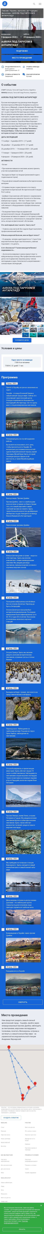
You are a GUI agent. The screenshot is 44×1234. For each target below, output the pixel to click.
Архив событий (5, 1142)
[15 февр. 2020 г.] (3, 552)
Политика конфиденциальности (31, 1160)
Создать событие (11, 1118)
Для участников (5, 1169)
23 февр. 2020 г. (12, 812)
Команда (3, 1131)
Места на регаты (30, 1127)
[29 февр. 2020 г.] (2, 967)
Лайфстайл (4, 1201)
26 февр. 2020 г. (12, 929)
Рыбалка (27, 1144)
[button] (22, 340)
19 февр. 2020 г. (12, 725)
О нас (2, 1127)
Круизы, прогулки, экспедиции (23, 11)
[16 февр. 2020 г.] (3, 597)
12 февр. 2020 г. (12, 521)
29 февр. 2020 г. (12, 967)
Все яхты (3, 1146)
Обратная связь (5, 1135)
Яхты (2, 1190)
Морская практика (30, 1135)
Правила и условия (30, 1165)
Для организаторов (6, 1165)
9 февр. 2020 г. (12, 383)
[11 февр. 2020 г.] (3, 494)
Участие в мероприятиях (5, 1160)
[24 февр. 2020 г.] (3, 859)
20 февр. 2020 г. (12, 764)
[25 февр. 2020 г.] (3, 896)
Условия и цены (22, 340)
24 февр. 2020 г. (12, 859)
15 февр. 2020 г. (12, 551)
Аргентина (6, 13)
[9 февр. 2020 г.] (3, 383)
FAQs (2, 1172)
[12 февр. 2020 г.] (3, 521)
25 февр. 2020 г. (12, 896)
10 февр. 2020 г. (12, 435)
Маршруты (4, 1194)
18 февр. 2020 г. (12, 688)
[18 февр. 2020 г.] (3, 688)
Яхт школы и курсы (30, 1131)
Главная (5, 11)
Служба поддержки (30, 1172)
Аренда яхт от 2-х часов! (30, 1139)
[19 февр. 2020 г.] (3, 725)
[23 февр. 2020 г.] (3, 812)
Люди (2, 1186)
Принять (22, 1229)
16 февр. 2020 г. (12, 597)
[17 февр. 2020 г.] (3, 648)
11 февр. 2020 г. (12, 494)
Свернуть (22, 1002)
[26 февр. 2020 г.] (3, 929)
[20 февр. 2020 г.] (3, 764)
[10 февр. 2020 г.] (3, 435)
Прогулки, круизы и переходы (31, 1149)
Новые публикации (6, 1182)
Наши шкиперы (5, 1138)
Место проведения (22, 58)
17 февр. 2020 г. (12, 648)
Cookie (27, 1169)
